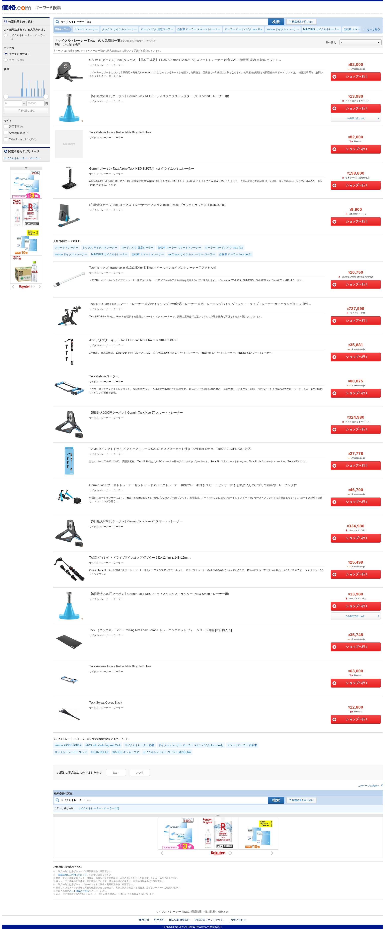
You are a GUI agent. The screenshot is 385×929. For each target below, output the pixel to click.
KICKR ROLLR (99, 752)
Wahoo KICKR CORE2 (68, 745)
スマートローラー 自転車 (242, 745)
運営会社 (144, 919)
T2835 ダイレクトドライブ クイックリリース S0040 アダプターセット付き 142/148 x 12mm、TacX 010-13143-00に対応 (170, 448)
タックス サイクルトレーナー (119, 29)
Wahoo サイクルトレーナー (283, 29)
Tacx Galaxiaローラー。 (105, 376)
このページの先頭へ (369, 785)
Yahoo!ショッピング (22, 139)
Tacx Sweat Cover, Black (105, 702)
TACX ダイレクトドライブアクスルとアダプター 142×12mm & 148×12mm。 (140, 557)
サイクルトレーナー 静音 (139, 745)
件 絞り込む (26, 110)
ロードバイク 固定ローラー (157, 29)
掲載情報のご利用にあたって (72, 875)
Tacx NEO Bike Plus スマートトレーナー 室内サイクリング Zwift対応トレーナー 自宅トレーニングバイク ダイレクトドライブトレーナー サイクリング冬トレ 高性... (200, 304)
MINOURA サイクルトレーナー (321, 29)
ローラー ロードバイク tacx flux (243, 29)
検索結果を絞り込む (303, 21)
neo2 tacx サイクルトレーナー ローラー (191, 254)
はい (116, 772)
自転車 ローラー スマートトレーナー (199, 29)
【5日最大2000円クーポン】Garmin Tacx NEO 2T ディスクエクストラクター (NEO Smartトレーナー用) (159, 96)
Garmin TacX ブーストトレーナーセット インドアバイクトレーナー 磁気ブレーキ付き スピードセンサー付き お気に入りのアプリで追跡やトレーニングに (193, 485)
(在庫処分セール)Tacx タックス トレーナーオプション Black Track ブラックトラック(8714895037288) (157, 204)
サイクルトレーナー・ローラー (27, 37)
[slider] (5, 96)
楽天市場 (16, 126)
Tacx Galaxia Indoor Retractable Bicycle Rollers (120, 132)
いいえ (140, 772)
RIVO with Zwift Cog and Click (103, 745)
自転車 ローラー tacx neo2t (235, 254)
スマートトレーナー (86, 29)
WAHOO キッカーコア (125, 752)
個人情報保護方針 (179, 919)
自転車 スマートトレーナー (360, 29)
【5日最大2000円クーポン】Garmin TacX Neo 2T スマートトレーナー (136, 412)
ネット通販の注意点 (79, 891)
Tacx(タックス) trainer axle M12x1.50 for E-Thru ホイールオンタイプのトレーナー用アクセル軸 (153, 267)
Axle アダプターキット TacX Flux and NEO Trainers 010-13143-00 (133, 340)
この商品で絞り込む (355, 118)
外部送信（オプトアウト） (210, 919)
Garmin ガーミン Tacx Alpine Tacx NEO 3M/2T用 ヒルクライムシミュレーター (141, 168)
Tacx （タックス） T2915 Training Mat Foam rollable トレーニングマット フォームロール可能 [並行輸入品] (160, 630)
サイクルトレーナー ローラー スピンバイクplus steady (191, 745)
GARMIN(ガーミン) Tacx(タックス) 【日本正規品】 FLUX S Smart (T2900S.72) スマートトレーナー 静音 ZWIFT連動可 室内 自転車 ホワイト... (185, 59)
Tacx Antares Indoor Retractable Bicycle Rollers (120, 666)
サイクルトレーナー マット (71, 752)
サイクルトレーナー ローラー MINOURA (167, 752)
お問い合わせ (238, 919)
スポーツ (16, 59)
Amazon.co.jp (18, 132)
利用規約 (159, 919)
